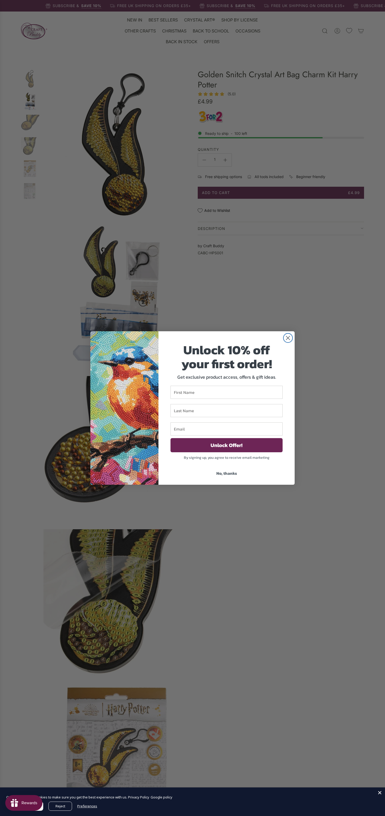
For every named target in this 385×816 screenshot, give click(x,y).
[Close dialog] (288, 338)
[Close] (379, 792)
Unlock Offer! (227, 445)
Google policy (161, 797)
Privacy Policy (138, 797)
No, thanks (226, 473)
